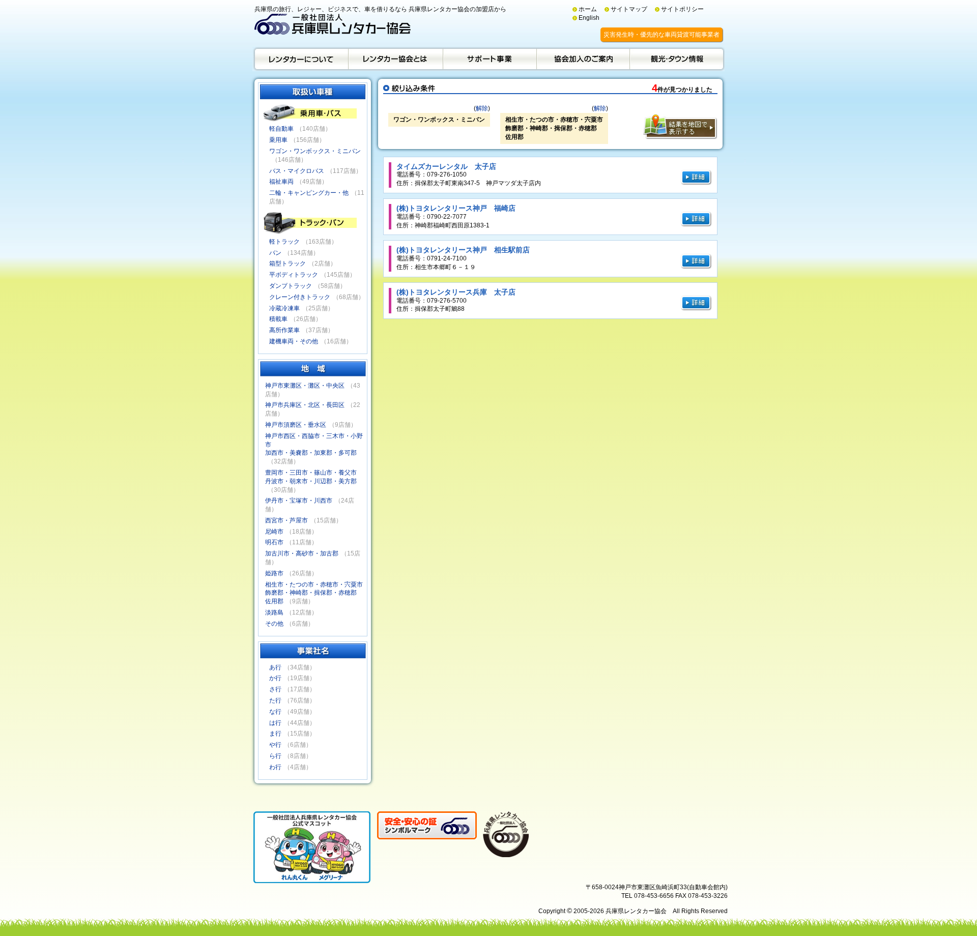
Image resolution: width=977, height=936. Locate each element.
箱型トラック (287, 263)
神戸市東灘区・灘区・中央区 (304, 385)
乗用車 (278, 139)
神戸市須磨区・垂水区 (295, 424)
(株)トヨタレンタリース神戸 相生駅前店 (463, 250)
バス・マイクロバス (296, 170)
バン (275, 252)
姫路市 (274, 573)
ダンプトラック (290, 285)
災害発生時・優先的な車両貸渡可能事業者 (662, 34)
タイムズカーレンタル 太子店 (446, 166)
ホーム (588, 9)
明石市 (274, 542)
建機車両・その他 (293, 341)
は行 (275, 722)
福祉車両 (281, 181)
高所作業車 (284, 330)
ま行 (275, 733)
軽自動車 (281, 128)
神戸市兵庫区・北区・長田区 (304, 404)
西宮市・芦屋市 (286, 520)
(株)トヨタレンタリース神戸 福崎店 (455, 208)
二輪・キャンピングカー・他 (309, 192)
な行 (275, 711)
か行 (275, 678)
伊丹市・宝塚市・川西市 (298, 500)
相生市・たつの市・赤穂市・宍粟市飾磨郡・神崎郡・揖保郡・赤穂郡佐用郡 (314, 593)
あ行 (275, 667)
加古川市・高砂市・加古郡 (301, 553)
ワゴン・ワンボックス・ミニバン (315, 151)
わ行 (275, 767)
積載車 (278, 319)
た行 (275, 700)
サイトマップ (629, 9)
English (589, 17)
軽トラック (284, 241)
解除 (482, 108)
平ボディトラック (293, 274)
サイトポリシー (682, 9)
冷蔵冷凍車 (284, 308)
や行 (275, 744)
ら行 (275, 755)
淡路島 (274, 612)
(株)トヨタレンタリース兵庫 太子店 (455, 292)
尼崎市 (274, 531)
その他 (274, 623)
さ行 (275, 689)
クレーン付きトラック (299, 297)
